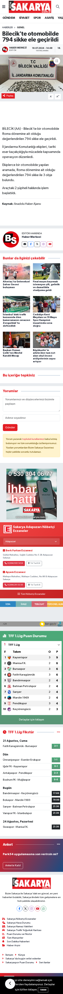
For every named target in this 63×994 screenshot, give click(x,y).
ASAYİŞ (49, 17)
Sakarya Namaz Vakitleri (20, 926)
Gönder (10, 427)
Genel (21, 27)
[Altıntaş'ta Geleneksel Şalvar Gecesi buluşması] (16, 271)
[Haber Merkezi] (11, 239)
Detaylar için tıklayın (31, 719)
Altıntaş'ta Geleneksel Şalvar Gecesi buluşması (16, 284)
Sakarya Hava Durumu (18, 923)
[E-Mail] (24, 244)
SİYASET (24, 17)
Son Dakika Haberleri (18, 941)
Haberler (7, 27)
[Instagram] (43, 244)
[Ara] (57, 7)
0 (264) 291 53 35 (15, 585)
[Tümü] (58, 844)
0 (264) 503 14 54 (15, 563)
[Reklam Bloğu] (31, 494)
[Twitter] (37, 244)
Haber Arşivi (13, 945)
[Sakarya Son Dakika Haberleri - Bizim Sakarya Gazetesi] (30, 6)
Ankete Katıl (13, 865)
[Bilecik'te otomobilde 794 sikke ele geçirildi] (31, 73)
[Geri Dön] (10, 984)
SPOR (37, 17)
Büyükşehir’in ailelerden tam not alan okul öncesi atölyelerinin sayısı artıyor (44, 356)
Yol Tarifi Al (35, 563)
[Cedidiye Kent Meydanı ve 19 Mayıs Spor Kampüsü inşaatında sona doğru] (46, 304)
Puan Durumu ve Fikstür (19, 934)
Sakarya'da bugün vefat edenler (23, 958)
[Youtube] (49, 244)
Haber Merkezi (31, 237)
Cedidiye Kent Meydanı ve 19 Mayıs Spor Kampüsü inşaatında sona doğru (45, 320)
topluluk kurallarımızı (33, 439)
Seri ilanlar (44, 962)
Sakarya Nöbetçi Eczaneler (21, 919)
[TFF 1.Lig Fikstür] (58, 732)
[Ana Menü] (3, 6)
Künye (21, 955)
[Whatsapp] (43, 908)
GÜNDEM (9, 17)
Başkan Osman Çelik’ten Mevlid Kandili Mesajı (12, 353)
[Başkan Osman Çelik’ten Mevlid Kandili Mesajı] (16, 339)
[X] (25, 908)
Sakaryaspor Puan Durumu (20, 962)
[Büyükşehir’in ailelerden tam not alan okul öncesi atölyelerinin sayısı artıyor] (46, 339)
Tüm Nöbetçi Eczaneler (33, 594)
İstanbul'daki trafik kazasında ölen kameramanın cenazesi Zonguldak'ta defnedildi (16, 320)
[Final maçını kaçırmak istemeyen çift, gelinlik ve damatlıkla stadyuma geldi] (46, 271)
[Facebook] (31, 244)
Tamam (43, 990)
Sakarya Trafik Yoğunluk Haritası (24, 930)
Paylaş (10, 95)
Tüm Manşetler (15, 938)
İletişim (9, 955)
